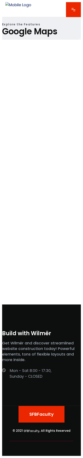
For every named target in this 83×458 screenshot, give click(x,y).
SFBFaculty (31, 431)
